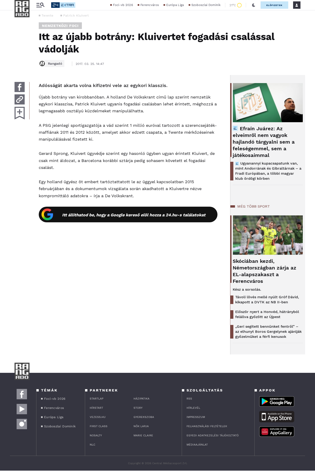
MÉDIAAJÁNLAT (197, 444)
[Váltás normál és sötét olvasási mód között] (253, 5)
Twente (47, 15)
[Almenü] (40, 5)
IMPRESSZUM (196, 417)
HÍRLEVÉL (193, 407)
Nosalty (96, 435)
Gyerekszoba (144, 417)
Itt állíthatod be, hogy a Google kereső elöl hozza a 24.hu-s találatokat (133, 214)
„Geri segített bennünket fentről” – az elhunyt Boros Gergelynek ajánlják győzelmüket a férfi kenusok (268, 331)
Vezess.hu (98, 417)
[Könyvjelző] (20, 113)
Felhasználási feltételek (207, 426)
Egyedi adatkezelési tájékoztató (213, 435)
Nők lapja (141, 426)
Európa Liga (175, 5)
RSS (189, 398)
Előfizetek (274, 5)
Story (138, 407)
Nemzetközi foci (60, 25)
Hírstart (96, 407)
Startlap (96, 398)
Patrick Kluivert (76, 15)
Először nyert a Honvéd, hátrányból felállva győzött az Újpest (267, 314)
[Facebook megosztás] (20, 87)
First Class (98, 426)
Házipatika (141, 398)
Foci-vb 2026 (123, 5)
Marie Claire (143, 435)
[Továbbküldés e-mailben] (20, 99)
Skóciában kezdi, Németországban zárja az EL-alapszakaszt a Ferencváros (264, 271)
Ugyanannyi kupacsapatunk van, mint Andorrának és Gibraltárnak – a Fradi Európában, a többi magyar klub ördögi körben (268, 171)
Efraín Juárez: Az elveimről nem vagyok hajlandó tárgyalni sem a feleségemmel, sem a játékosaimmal (264, 142)
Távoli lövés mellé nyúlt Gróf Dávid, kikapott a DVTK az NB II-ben (267, 299)
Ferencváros (149, 5)
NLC (92, 444)
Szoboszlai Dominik (205, 5)
